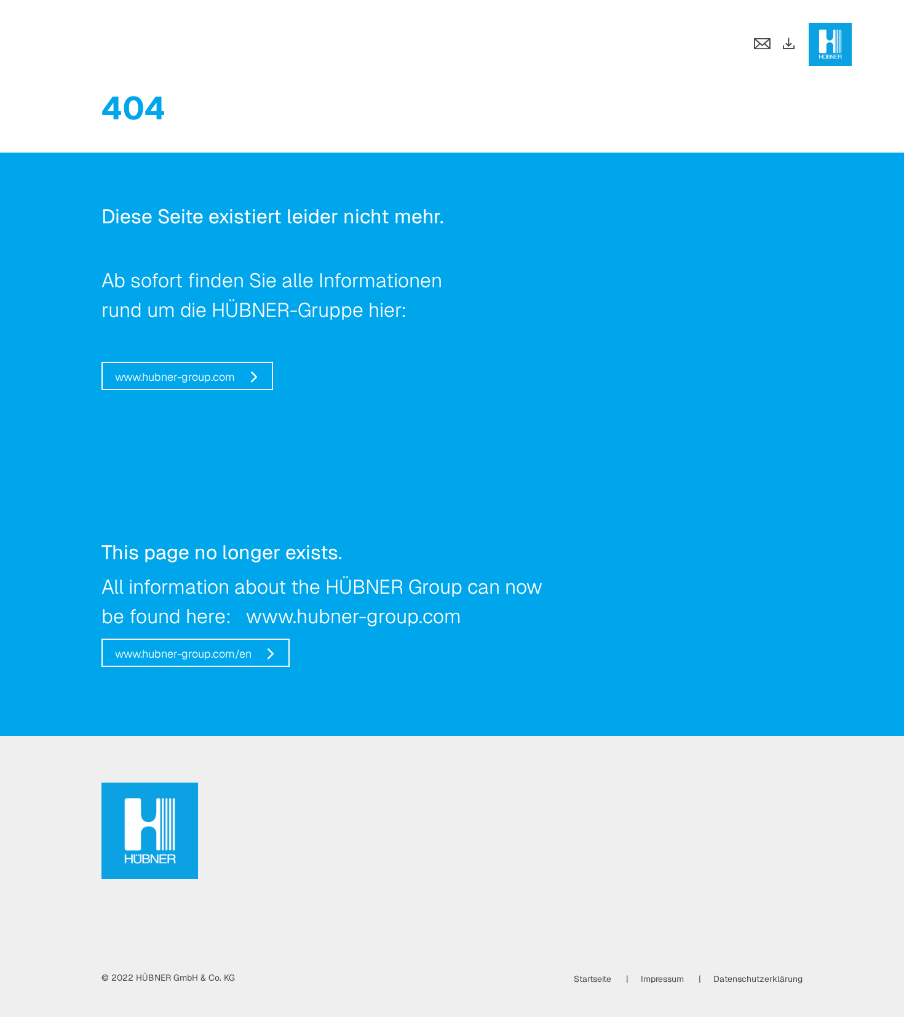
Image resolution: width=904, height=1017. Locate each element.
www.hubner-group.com (175, 377)
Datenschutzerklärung (758, 978)
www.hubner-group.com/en (183, 654)
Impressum (662, 978)
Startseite (592, 978)
